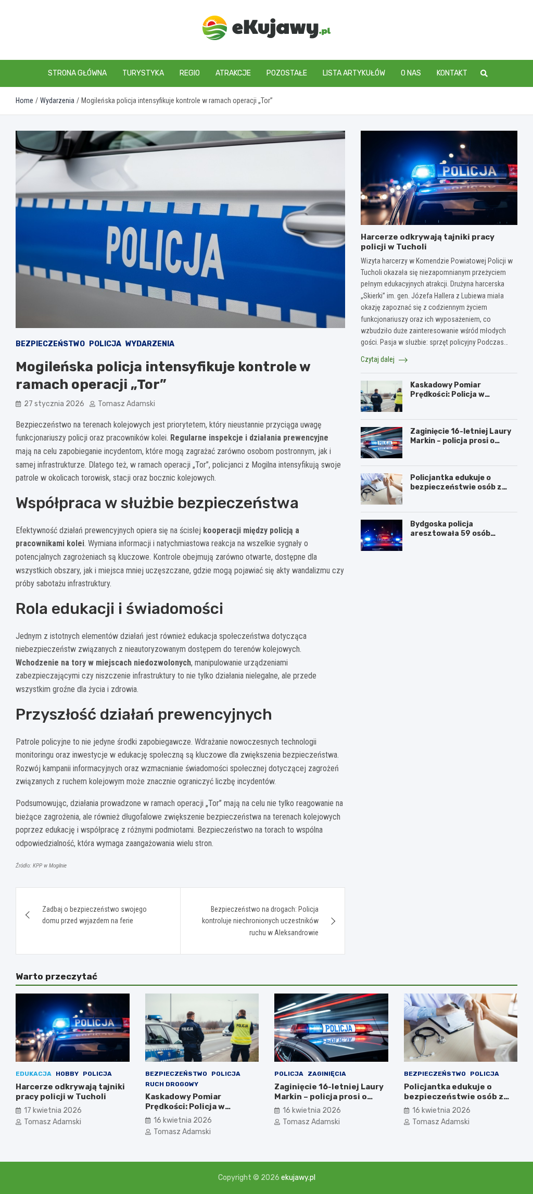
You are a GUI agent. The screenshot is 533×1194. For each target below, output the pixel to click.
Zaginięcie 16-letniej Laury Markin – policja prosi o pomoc (460, 441)
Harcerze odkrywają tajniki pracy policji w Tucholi (70, 1092)
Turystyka (143, 73)
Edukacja (34, 1073)
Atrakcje (233, 73)
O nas (411, 73)
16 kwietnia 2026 (183, 1120)
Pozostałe (286, 73)
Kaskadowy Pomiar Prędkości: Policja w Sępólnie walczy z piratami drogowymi (460, 399)
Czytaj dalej (378, 359)
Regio (190, 73)
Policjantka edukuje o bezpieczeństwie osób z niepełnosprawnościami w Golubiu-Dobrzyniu (459, 492)
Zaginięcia (327, 1073)
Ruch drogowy (171, 1084)
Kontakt (452, 73)
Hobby (67, 1073)
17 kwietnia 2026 (53, 1110)
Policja (105, 344)
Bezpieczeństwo (50, 344)
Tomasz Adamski (126, 403)
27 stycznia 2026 (54, 403)
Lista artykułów (354, 73)
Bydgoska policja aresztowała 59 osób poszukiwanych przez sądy (460, 533)
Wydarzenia (149, 344)
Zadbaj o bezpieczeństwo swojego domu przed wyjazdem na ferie (94, 915)
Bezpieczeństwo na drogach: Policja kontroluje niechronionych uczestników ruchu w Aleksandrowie (260, 921)
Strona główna (77, 73)
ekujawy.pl (298, 1177)
